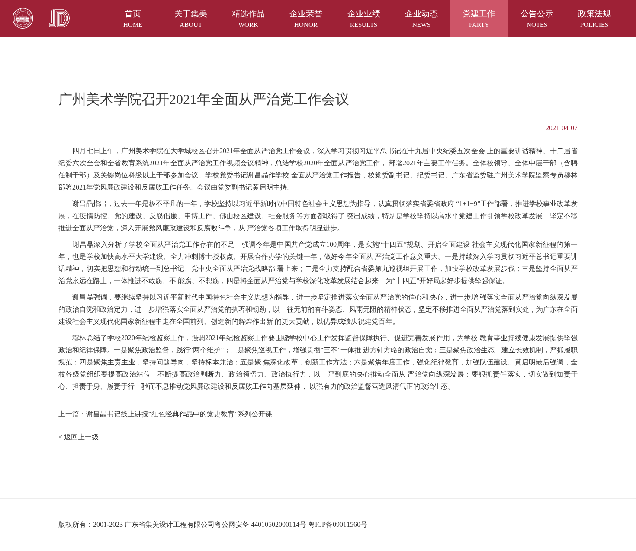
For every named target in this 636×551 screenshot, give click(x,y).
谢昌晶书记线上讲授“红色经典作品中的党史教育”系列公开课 (179, 414)
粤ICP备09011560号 (337, 524)
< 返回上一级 (78, 437)
